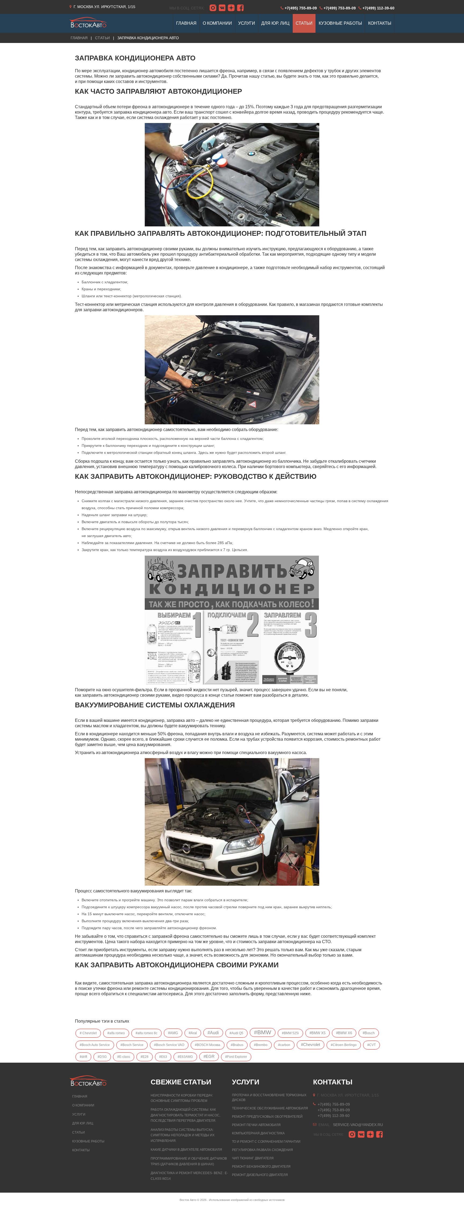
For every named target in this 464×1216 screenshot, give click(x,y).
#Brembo (260, 1045)
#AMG (173, 1033)
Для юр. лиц (82, 1123)
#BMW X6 (344, 1033)
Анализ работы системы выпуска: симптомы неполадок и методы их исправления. (183, 1135)
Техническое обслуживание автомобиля (270, 1108)
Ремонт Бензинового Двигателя (261, 1166)
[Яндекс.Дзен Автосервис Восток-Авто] (231, 8)
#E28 (144, 1057)
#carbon (284, 1045)
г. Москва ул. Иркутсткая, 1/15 (104, 7)
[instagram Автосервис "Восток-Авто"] (212, 8)
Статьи (102, 38)
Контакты (81, 1150)
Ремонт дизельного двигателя (260, 1175)
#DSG (102, 1057)
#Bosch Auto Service (95, 1045)
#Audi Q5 (236, 1033)
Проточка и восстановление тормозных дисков (269, 1097)
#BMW (262, 1032)
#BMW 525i (290, 1033)
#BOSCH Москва (207, 1045)
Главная (79, 1096)
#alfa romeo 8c (146, 1033)
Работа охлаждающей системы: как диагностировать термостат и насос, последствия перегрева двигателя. (185, 1115)
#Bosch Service (132, 1045)
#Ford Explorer (236, 1057)
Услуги (78, 1114)
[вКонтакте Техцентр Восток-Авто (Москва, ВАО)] (222, 8)
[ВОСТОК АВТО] (88, 20)
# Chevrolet (88, 1033)
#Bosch (369, 1033)
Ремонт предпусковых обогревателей (267, 1117)
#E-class (123, 1057)
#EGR (209, 1056)
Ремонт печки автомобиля (256, 1125)
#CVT (371, 1045)
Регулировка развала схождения (262, 1150)
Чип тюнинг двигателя (253, 1158)
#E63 (163, 1057)
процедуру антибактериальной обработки (218, 254)
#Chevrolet (310, 1045)
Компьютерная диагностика (258, 1133)
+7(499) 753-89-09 (340, 8)
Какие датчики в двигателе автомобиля (186, 1150)
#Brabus (237, 1045)
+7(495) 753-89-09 (334, 1110)
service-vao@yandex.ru (358, 1125)
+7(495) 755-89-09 (301, 8)
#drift (83, 1057)
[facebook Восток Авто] (240, 8)
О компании (83, 1105)
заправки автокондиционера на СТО (294, 941)
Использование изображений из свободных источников (247, 1199)
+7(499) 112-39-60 (378, 8)
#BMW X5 (317, 1033)
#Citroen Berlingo (344, 1045)
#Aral (193, 1033)
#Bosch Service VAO (169, 1045)
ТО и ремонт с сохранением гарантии (266, 1141)
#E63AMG (185, 1057)
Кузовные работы (88, 1141)
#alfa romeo (116, 1033)
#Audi (213, 1032)
